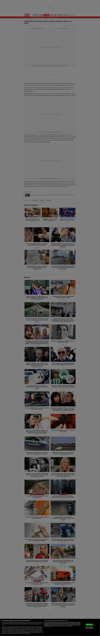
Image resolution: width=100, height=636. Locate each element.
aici (27, 630)
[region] (50, 627)
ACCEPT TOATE (89, 624)
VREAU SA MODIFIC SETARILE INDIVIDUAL (89, 628)
